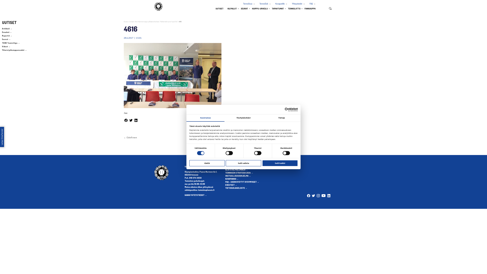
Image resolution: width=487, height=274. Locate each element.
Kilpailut (232, 8)
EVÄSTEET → (231, 185)
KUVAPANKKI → (232, 179)
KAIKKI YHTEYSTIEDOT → (196, 195)
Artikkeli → (7, 29)
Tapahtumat (278, 8)
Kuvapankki (280, 3)
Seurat (244, 8)
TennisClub (264, 3)
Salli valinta (243, 163)
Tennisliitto (294, 8)
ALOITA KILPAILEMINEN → (236, 169)
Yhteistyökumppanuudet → (14, 50)
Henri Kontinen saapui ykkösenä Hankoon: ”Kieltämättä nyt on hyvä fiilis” (156, 22)
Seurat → (6, 39)
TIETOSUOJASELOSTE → (236, 188)
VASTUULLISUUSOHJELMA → (238, 176)
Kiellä (207, 163)
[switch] (229, 153)
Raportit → (7, 36)
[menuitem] (219, 8)
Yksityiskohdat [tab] (243, 118)
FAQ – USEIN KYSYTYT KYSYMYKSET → (242, 182)
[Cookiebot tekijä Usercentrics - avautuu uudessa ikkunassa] (287, 109)
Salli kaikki (280, 163)
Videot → (6, 46)
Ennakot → (7, 32)
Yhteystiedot (297, 3)
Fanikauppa (310, 8)
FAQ (311, 3)
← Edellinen (130, 137)
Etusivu (126, 22)
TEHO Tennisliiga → (11, 43)
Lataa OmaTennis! (2, 137)
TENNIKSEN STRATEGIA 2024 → (239, 173)
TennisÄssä (247, 3)
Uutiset (219, 8)
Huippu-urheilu (260, 8)
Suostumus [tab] (205, 118)
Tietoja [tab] (281, 118)
